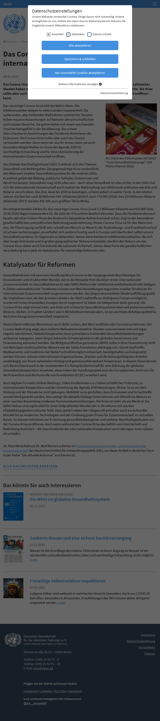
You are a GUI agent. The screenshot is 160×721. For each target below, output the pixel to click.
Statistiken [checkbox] (78, 34)
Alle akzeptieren (80, 45)
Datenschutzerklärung (114, 93)
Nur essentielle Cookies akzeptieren (80, 73)
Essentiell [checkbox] (58, 34)
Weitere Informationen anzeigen (78, 84)
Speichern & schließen (80, 59)
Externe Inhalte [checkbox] (101, 34)
